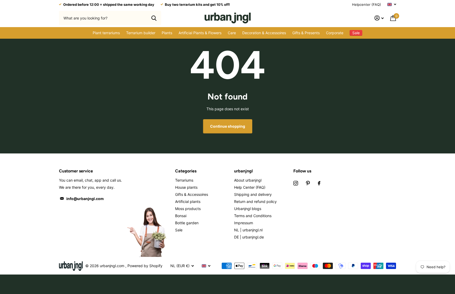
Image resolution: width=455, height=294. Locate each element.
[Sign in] (379, 18)
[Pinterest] (308, 183)
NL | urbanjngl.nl (248, 230)
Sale (178, 230)
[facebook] (319, 183)
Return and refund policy (255, 201)
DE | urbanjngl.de (249, 237)
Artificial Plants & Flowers (200, 33)
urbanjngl (243, 170)
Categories (185, 170)
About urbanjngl (247, 180)
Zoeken (154, 18)
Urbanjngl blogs (247, 208)
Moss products (188, 208)
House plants (186, 187)
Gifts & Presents (306, 33)
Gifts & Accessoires (191, 194)
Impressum (243, 223)
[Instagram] (295, 183)
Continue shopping (227, 126)
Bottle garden (187, 223)
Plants (167, 33)
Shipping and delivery (253, 194)
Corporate (334, 33)
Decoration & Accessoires (264, 33)
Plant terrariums (106, 33)
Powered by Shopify (144, 265)
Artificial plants (187, 201)
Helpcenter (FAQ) (366, 4)
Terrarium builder (140, 33)
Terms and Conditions (252, 215)
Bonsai (180, 215)
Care (232, 33)
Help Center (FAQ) (249, 187)
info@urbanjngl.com (85, 198)
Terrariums (184, 180)
